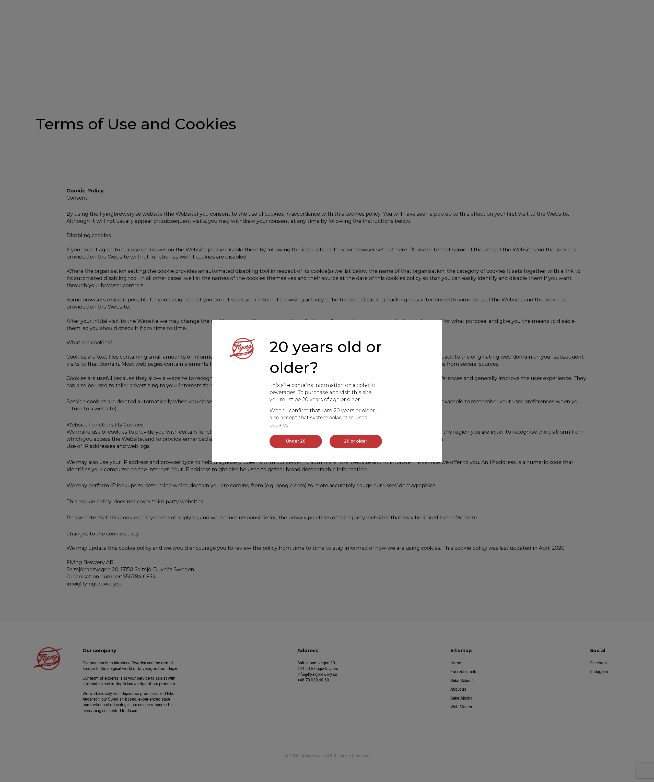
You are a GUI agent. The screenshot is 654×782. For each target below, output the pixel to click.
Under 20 (296, 441)
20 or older (355, 441)
